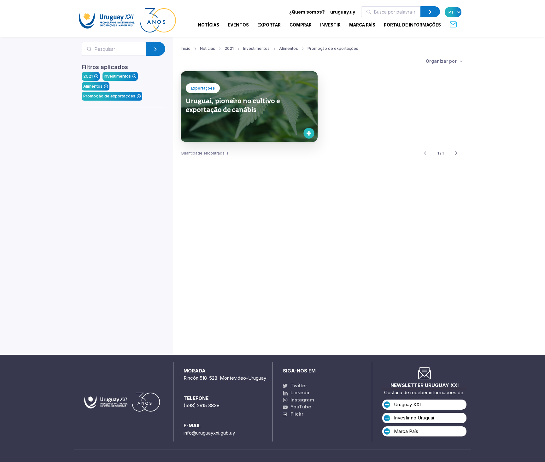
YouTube (300, 407)
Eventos (238, 24)
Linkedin (300, 392)
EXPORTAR (269, 24)
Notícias (208, 24)
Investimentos (117, 76)
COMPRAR (301, 24)
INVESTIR (330, 24)
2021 (88, 76)
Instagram (301, 400)
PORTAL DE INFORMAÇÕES (412, 24)
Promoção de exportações (109, 95)
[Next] (456, 153)
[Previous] (425, 153)
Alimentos (93, 86)
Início (185, 48)
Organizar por (442, 61)
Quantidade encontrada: (204, 153)
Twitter (298, 386)
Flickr (295, 414)
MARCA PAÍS (362, 24)
